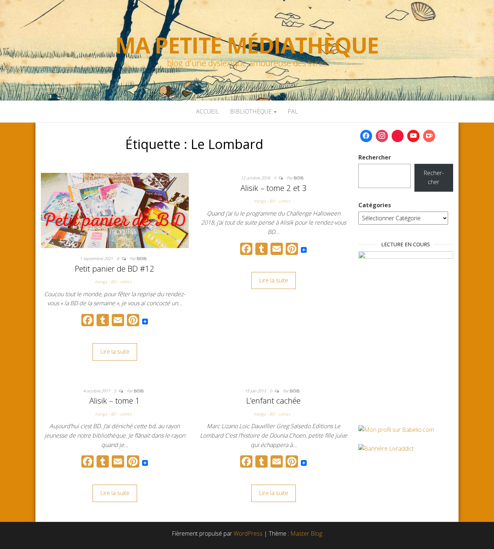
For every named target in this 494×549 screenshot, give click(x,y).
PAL (293, 111)
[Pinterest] (398, 136)
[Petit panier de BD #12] (115, 210)
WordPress (248, 533)
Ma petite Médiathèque (247, 45)
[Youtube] (413, 136)
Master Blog (306, 533)
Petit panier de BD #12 (114, 268)
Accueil (207, 111)
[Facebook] (366, 136)
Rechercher (374, 157)
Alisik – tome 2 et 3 (273, 187)
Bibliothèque (251, 111)
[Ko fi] (429, 136)
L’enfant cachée (273, 400)
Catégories (374, 205)
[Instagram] (382, 136)
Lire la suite (114, 352)
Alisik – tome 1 (114, 400)
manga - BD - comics (113, 281)
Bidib (141, 258)
